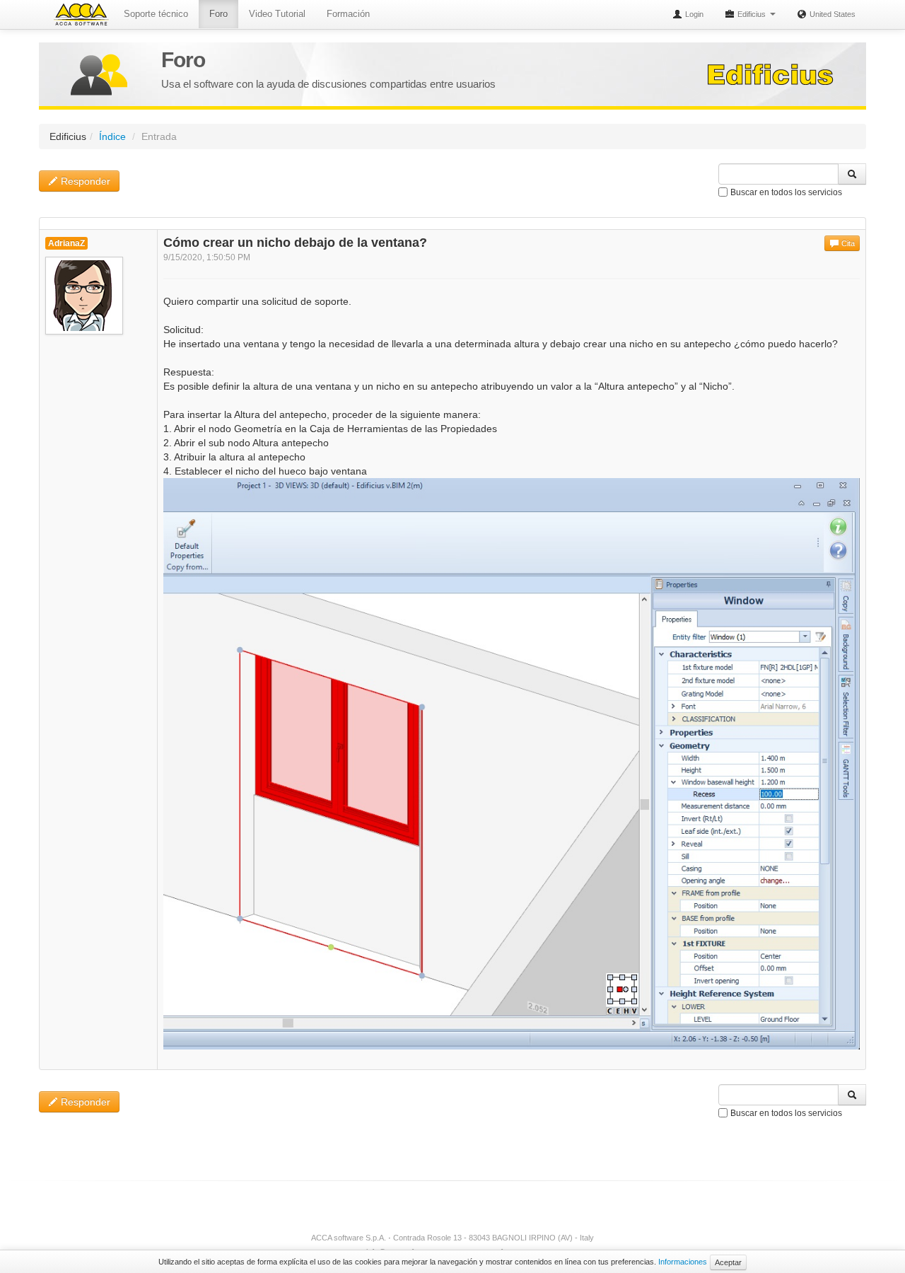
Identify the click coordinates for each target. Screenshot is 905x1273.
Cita (847, 243)
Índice (112, 136)
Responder (84, 181)
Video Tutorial (277, 13)
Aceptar (728, 1262)
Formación (348, 13)
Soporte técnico (156, 13)
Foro (218, 13)
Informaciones (682, 1261)
